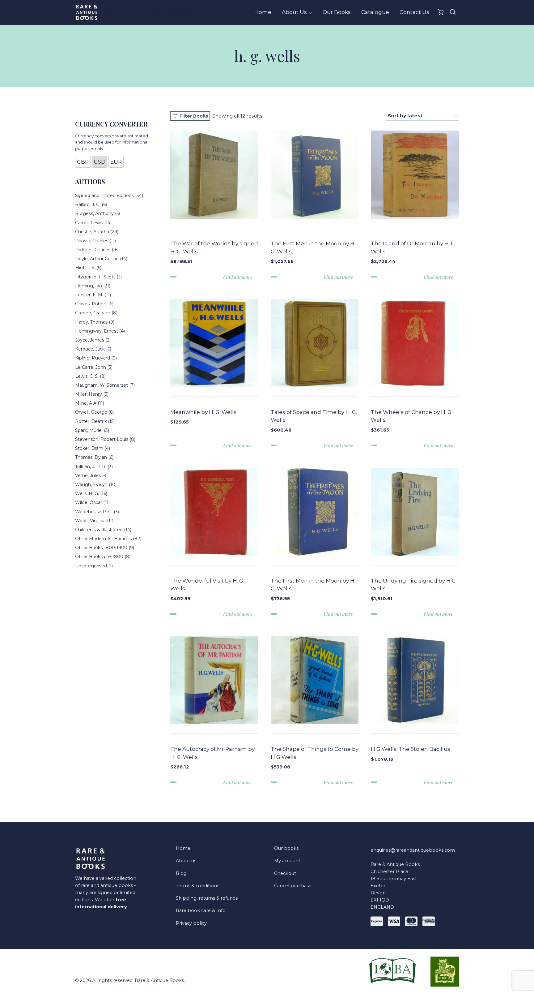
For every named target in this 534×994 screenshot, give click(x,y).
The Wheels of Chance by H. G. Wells (411, 416)
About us (186, 860)
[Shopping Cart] (440, 12)
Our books (286, 848)
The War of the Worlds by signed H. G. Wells (214, 247)
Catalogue (375, 12)
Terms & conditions (197, 886)
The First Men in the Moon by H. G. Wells (313, 247)
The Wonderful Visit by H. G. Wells (207, 585)
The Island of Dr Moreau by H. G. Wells (413, 247)
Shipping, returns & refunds (207, 898)
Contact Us (414, 12)
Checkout (285, 873)
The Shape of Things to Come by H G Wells (314, 753)
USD (99, 162)
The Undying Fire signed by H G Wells (413, 585)
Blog (181, 873)
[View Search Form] (453, 12)
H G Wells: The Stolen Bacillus (410, 749)
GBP (83, 162)
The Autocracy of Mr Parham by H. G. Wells (212, 753)
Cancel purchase (293, 886)
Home (262, 12)
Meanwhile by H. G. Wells (203, 412)
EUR (116, 162)
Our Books (337, 12)
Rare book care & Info (201, 910)
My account (287, 860)
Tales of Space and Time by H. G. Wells (314, 416)
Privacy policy (191, 923)
